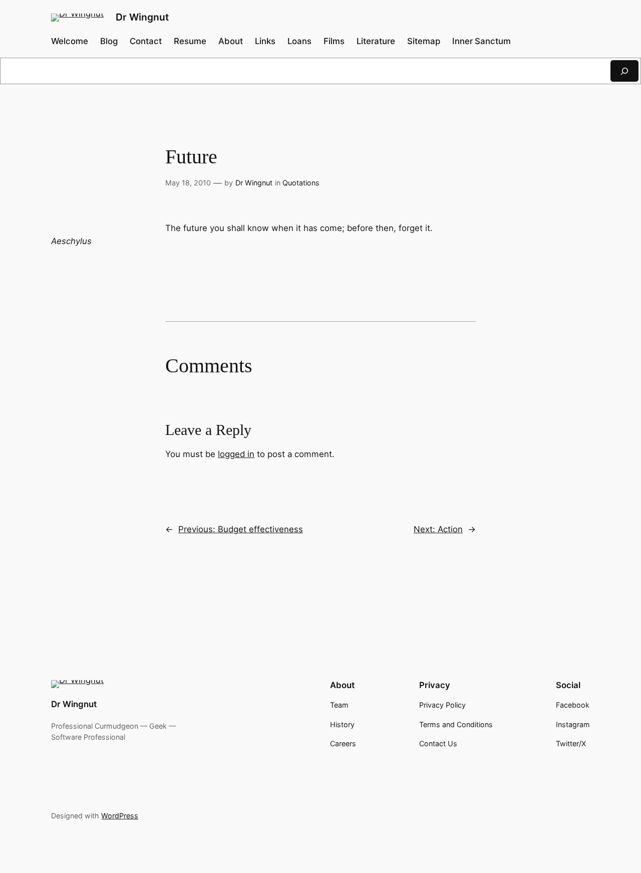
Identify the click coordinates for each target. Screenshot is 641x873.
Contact (146, 41)
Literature (376, 41)
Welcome (69, 41)
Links (265, 41)
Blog (109, 41)
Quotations (300, 182)
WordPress (119, 815)
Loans (299, 41)
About (230, 41)
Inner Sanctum (481, 41)
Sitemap (423, 41)
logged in (236, 454)
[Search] (624, 71)
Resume (190, 41)
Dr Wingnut (142, 17)
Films (334, 41)
